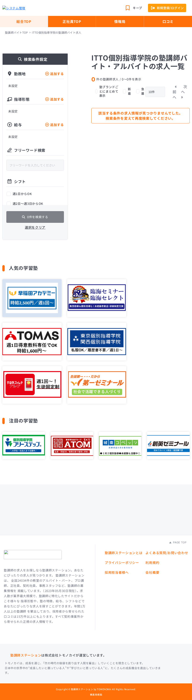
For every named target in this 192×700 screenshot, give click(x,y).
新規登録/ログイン (170, 8)
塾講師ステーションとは (124, 552)
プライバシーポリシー (122, 562)
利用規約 (152, 562)
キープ (137, 8)
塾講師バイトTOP (16, 32)
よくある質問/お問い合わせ (166, 552)
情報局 (119, 21)
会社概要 (152, 572)
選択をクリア (35, 227)
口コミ (168, 21)
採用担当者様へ (117, 572)
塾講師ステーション (25, 655)
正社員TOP (72, 21)
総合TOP (23, 21)
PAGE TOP (179, 542)
